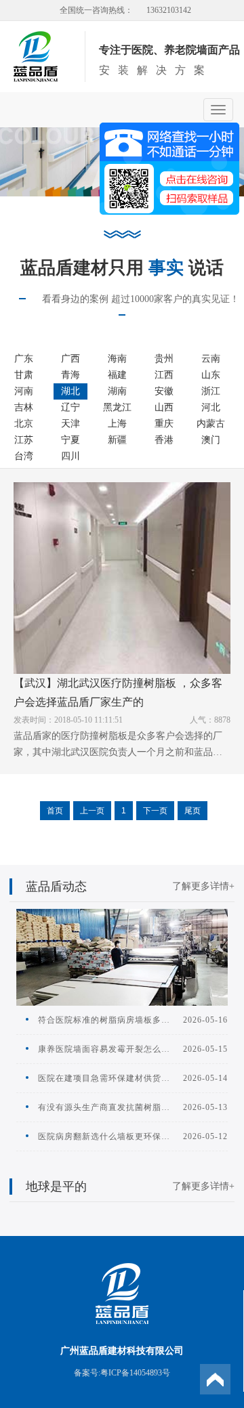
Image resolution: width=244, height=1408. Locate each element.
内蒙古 (211, 424)
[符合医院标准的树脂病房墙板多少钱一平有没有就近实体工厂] (122, 957)
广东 (23, 359)
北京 (23, 424)
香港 (164, 440)
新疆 (117, 440)
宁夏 (70, 440)
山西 (164, 407)
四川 (70, 456)
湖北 (70, 391)
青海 (70, 375)
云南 (210, 359)
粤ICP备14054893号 (135, 1373)
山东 (210, 375)
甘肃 (23, 375)
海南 (117, 359)
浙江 (210, 391)
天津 (70, 424)
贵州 (164, 359)
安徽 (164, 391)
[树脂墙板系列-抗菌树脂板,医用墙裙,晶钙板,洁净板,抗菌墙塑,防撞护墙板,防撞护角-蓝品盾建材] (36, 56)
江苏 (23, 440)
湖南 (117, 391)
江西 (164, 375)
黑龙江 (117, 407)
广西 (70, 359)
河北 (210, 407)
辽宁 (70, 407)
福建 (117, 375)
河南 (23, 391)
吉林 (23, 407)
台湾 (23, 456)
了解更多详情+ (203, 886)
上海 (117, 424)
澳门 (210, 440)
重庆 (164, 424)
